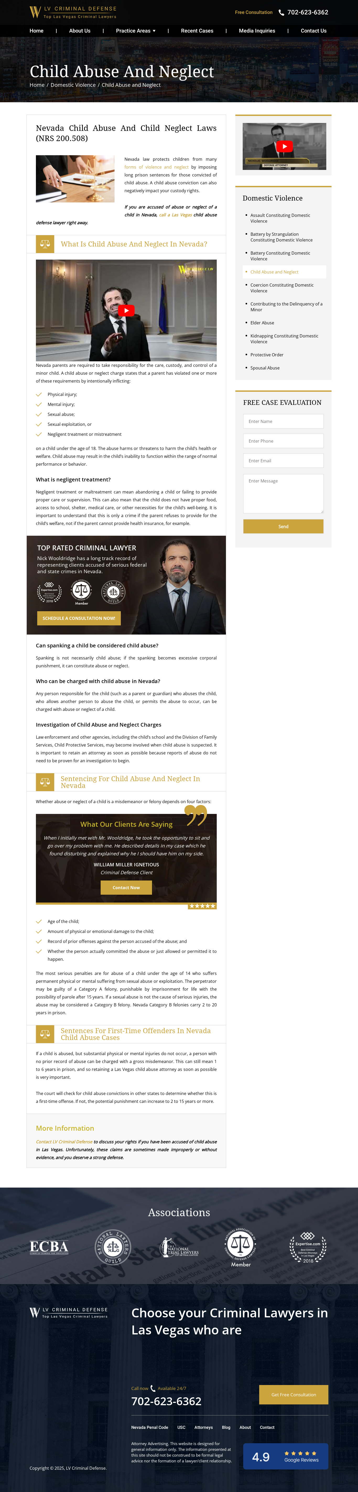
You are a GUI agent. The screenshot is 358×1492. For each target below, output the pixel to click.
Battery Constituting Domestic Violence (280, 256)
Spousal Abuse (265, 368)
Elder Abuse (262, 323)
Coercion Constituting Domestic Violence (282, 288)
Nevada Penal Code (149, 1427)
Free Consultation (254, 12)
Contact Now (126, 887)
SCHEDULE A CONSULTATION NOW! (79, 618)
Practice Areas (133, 31)
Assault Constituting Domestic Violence (280, 218)
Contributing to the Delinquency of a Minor (287, 307)
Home (37, 31)
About (245, 1427)
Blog (226, 1427)
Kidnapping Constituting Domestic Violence (284, 339)
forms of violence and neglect (156, 167)
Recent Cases (197, 31)
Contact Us (314, 31)
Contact (267, 1427)
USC (181, 1427)
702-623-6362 (166, 1400)
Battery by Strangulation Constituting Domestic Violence (282, 237)
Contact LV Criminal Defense (64, 1142)
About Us (79, 31)
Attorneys (203, 1427)
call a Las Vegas (175, 215)
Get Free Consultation (294, 1395)
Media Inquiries (257, 31)
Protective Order (267, 355)
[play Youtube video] (126, 310)
